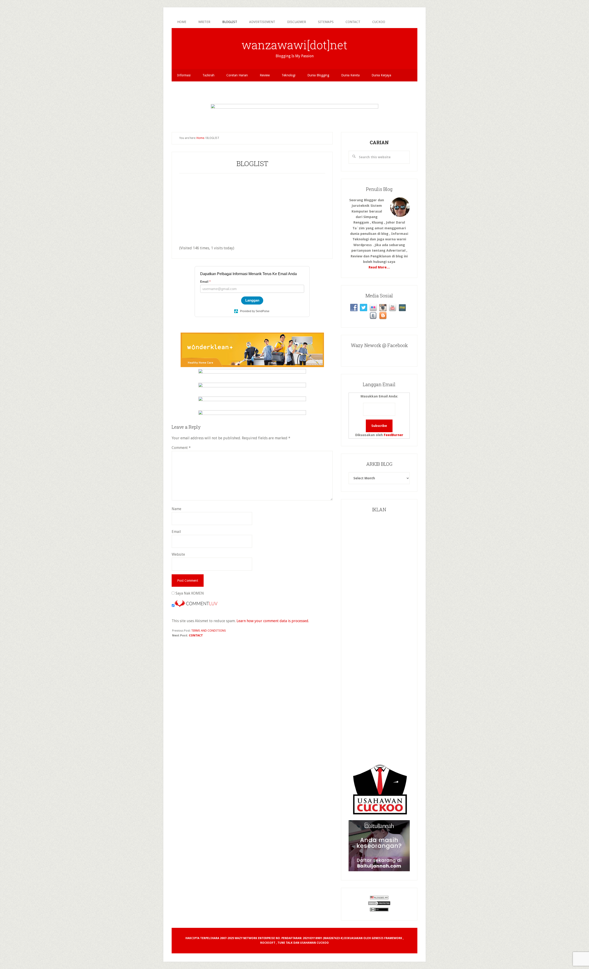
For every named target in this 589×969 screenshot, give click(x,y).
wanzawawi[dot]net (294, 44)
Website (178, 554)
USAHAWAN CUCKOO (314, 942)
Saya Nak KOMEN (189, 593)
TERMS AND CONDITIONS (208, 630)
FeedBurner (393, 435)
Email (176, 531)
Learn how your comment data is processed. (273, 621)
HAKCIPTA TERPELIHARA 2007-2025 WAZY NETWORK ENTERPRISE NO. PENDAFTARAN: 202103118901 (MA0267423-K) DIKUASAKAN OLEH (278, 938)
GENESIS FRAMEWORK (387, 938)
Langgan (252, 300)
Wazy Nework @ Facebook (379, 345)
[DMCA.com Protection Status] (379, 904)
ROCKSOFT (267, 942)
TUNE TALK (285, 942)
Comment (181, 448)
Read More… (379, 267)
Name (176, 509)
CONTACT (196, 635)
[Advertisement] (294, 91)
